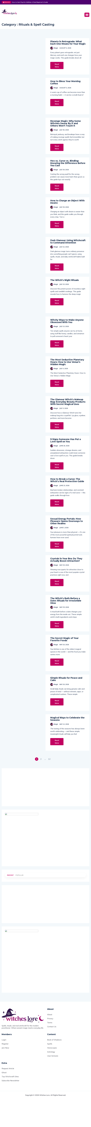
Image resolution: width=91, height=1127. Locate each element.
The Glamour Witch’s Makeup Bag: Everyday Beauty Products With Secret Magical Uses (67, 401)
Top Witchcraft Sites (10, 1076)
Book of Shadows (54, 1040)
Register (5, 1044)
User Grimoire (52, 1056)
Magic (56, 48)
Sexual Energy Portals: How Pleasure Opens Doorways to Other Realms (66, 521)
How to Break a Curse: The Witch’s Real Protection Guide (67, 480)
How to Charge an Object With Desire (67, 201)
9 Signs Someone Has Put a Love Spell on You (65, 440)
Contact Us (51, 1026)
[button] (86, 15)
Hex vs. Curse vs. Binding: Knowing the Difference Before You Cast (67, 163)
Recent (10, 875)
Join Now (5, 1048)
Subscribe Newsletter (10, 1080)
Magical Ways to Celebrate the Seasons (67, 718)
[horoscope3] (45, 959)
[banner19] (45, 838)
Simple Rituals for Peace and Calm (66, 679)
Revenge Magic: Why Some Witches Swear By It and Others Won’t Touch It (65, 123)
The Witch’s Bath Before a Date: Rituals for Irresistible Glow (65, 600)
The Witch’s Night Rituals (64, 280)
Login (4, 1040)
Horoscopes (52, 1048)
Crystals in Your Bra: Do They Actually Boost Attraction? (66, 559)
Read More (57, 65)
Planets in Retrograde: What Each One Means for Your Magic (68, 42)
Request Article (8, 1068)
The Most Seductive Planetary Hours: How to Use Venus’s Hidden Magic (67, 362)
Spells (49, 1044)
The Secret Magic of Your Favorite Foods (64, 639)
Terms (49, 1022)
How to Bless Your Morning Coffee (65, 82)
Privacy (50, 1018)
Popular (20, 875)
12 (49, 759)
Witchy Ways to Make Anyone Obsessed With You (67, 321)
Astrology (51, 1052)
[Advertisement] (56, 12)
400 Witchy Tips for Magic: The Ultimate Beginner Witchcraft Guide (34, 2)
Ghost (4, 1072)
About (49, 1014)
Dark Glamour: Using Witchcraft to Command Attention (68, 241)
